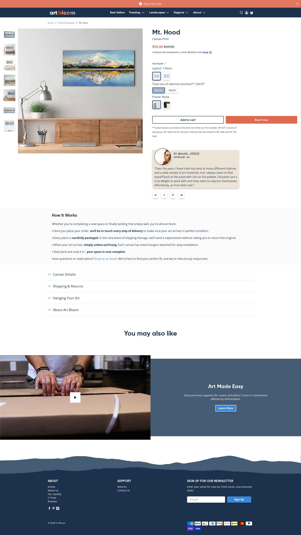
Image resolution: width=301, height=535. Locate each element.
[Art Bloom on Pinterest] (53, 509)
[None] (156, 104)
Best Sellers (117, 12)
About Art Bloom (66, 309)
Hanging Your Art (66, 298)
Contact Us (123, 490)
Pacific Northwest (66, 23)
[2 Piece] (166, 76)
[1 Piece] (156, 76)
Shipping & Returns (68, 286)
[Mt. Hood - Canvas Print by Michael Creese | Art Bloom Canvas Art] (80, 91)
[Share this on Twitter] (155, 195)
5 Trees (52, 497)
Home (51, 23)
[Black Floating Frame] (166, 104)
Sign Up (239, 499)
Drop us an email (105, 259)
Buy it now (261, 120)
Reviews (52, 501)
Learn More (225, 408)
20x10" (159, 90)
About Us (53, 490)
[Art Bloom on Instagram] (57, 509)
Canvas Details (64, 274)
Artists (51, 486)
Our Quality (54, 494)
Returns (122, 486)
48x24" (172, 90)
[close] (297, 4)
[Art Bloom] (62, 12)
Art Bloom (60, 523)
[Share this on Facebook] (164, 195)
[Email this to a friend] (181, 195)
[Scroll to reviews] (225, 42)
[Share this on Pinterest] (173, 195)
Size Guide (158, 63)
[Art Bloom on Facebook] (49, 509)
